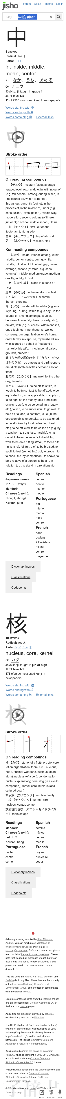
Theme (49, 3)
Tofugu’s (49, 1013)
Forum (27, 3)
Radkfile (10, 980)
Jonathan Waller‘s (39, 1088)
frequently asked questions (35, 954)
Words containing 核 (19, 694)
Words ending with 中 (19, 112)
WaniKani (39, 1017)
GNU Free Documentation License (27, 1078)
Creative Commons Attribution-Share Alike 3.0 (28, 1060)
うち (30, 79)
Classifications (20, 577)
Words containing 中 (19, 117)
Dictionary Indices (23, 566)
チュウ (17, 86)
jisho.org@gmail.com (16, 950)
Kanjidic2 (37, 976)
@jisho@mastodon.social (19, 946)
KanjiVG (10, 1054)
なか (17, 79)
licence (26, 991)
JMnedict (48, 976)
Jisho (10, 6)
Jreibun (23, 1006)
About (37, 3)
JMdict (28, 976)
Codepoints (18, 587)
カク (15, 659)
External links (45, 117)
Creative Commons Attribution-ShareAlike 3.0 (27, 1075)
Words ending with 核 (19, 690)
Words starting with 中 (20, 107)
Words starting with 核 (20, 685)
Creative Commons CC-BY (44, 1002)
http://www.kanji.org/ (16, 1036)
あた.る (46, 79)
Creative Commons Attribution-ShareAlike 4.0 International (29, 1041)
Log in (59, 3)
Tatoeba (47, 998)
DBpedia (43, 1069)
